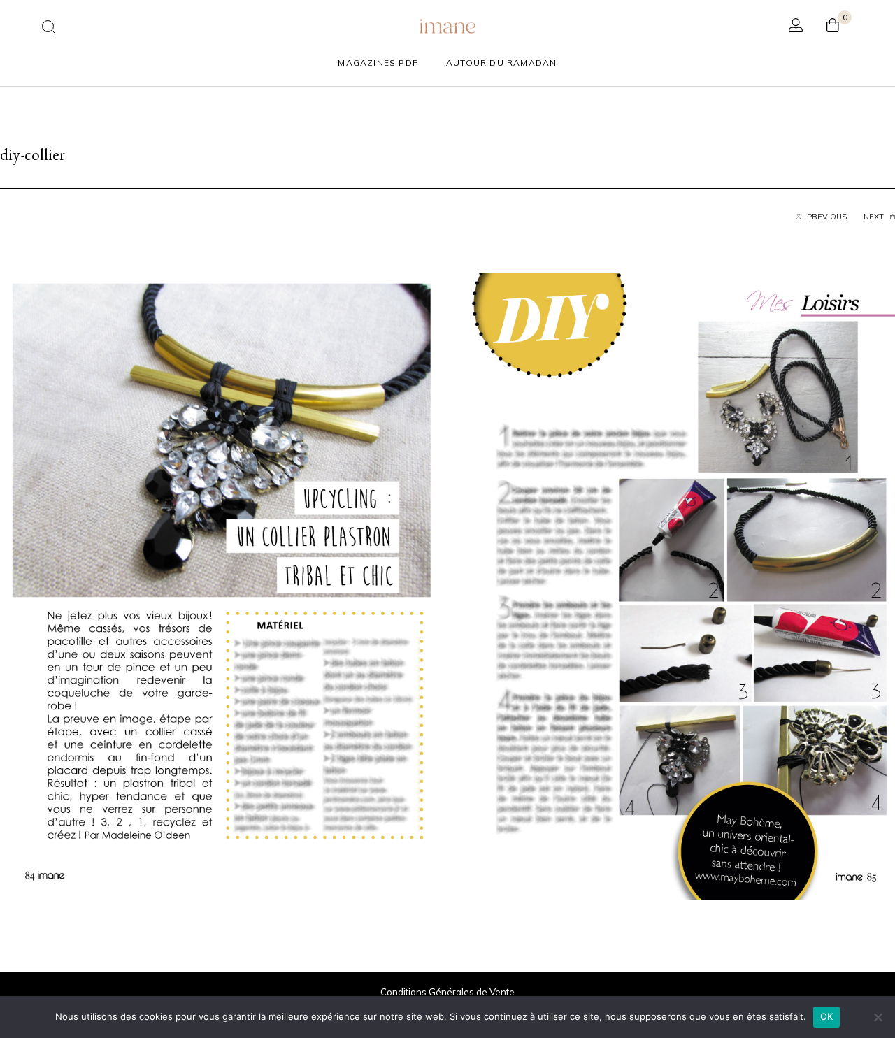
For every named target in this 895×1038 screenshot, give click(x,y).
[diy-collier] (447, 585)
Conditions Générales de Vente (447, 991)
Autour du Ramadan (501, 62)
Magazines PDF (378, 62)
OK (826, 1016)
